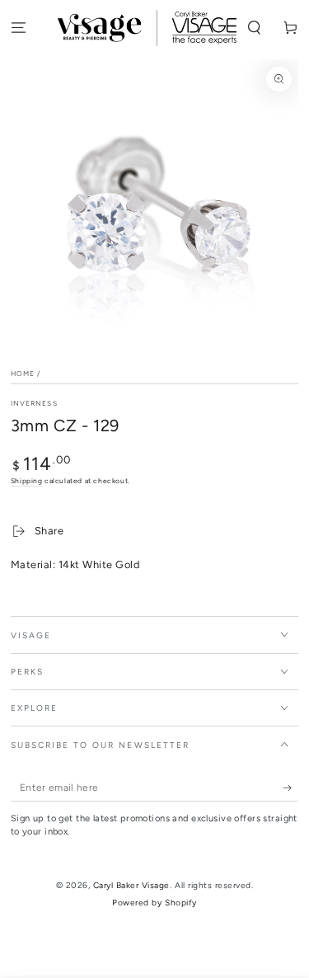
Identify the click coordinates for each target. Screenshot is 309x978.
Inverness (34, 403)
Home (23, 373)
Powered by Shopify (154, 902)
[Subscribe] (291, 788)
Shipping (27, 481)
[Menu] (18, 28)
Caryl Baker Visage (131, 885)
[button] (254, 28)
